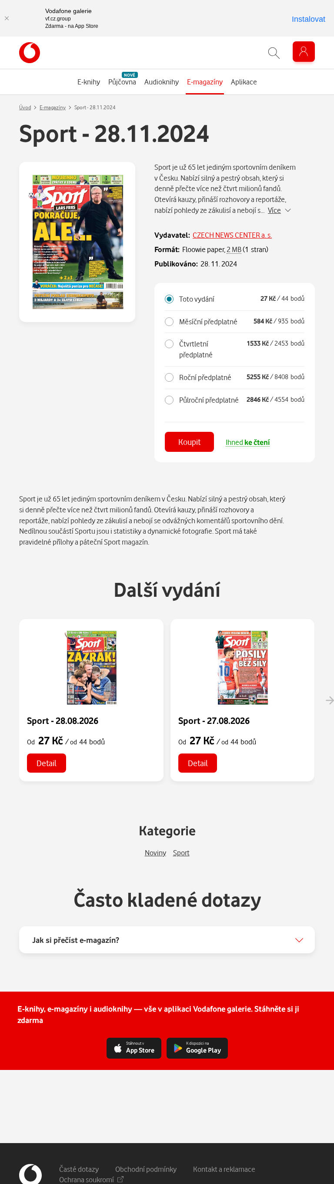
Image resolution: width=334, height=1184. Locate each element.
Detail (47, 763)
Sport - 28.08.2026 (62, 720)
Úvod (25, 107)
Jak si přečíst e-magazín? (75, 940)
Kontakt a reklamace (224, 1169)
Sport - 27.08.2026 (214, 720)
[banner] (29, 52)
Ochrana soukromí (86, 1179)
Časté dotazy (79, 1169)
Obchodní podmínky (146, 1169)
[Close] (6, 18)
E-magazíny (53, 107)
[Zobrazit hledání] (274, 53)
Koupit (189, 442)
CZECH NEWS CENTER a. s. (232, 234)
